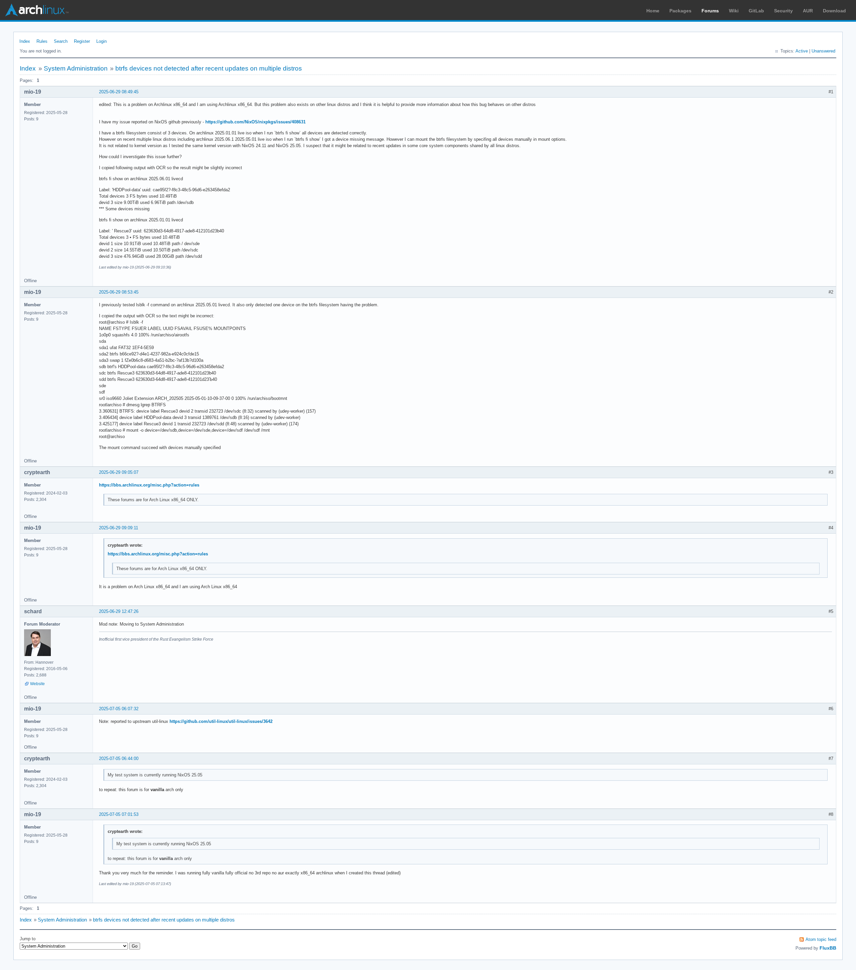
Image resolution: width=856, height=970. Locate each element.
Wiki (734, 10)
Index (24, 41)
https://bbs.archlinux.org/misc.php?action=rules (149, 485)
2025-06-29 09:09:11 (118, 527)
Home (652, 10)
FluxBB (828, 948)
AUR (808, 10)
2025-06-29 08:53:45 (118, 292)
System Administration (76, 68)
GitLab (756, 10)
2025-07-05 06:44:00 (118, 758)
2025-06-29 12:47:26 (118, 611)
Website (37, 683)
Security (783, 10)
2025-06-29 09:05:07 (118, 472)
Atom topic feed (821, 939)
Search (61, 41)
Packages (680, 10)
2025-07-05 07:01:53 (118, 814)
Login (101, 41)
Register (82, 41)
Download (834, 10)
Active (801, 50)
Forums (710, 10)
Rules (41, 41)
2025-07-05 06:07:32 (118, 708)
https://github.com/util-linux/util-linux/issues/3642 (221, 721)
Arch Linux (37, 10)
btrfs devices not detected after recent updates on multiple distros (208, 68)
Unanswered (823, 50)
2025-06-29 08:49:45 (118, 91)
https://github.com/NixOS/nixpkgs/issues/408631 (255, 121)
